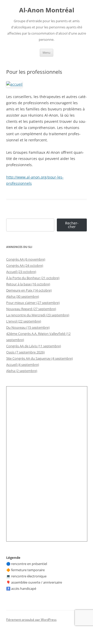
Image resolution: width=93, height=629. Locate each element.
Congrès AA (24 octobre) (24, 265)
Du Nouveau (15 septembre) (28, 327)
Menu (46, 52)
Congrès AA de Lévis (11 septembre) (33, 346)
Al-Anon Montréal (46, 10)
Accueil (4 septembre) (22, 364)
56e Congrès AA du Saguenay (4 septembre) (39, 358)
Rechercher (72, 225)
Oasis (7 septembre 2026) (25, 352)
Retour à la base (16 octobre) (28, 284)
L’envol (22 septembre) (23, 321)
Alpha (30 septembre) (22, 296)
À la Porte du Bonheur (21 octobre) (32, 278)
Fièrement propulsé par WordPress (31, 619)
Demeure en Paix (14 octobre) (29, 290)
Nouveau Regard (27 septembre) (31, 309)
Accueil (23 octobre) (21, 271)
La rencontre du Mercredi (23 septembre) (37, 315)
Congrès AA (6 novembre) (25, 259)
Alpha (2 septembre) (21, 370)
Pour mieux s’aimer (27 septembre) (33, 302)
